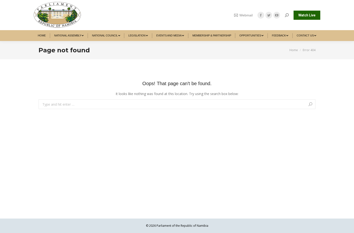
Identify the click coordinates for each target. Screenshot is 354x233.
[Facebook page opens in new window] (260, 15)
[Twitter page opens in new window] (268, 15)
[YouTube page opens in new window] (276, 15)
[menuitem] (42, 36)
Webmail (246, 15)
